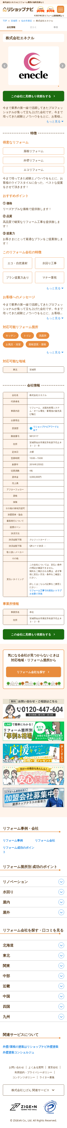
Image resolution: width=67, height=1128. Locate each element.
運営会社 (53, 1067)
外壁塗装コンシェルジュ (18, 1052)
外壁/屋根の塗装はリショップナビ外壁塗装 (30, 1047)
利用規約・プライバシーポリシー (33, 1072)
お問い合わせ (16, 1067)
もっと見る (53, 121)
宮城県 (14, 20)
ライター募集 (46, 1077)
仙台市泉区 (26, 20)
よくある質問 (35, 1067)
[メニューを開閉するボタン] (60, 9)
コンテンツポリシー (24, 1077)
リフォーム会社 (45, 840)
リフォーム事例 (13, 840)
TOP (5, 20)
